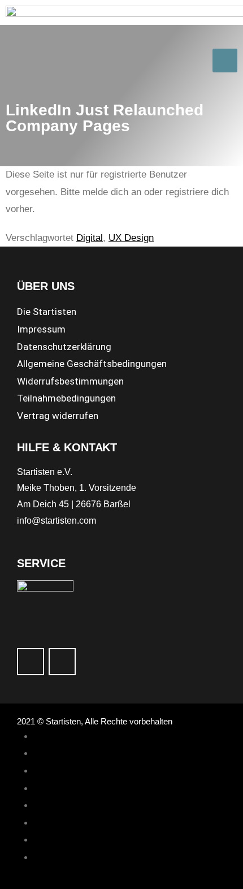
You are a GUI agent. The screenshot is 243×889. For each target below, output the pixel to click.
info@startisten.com (56, 520)
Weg (43, 771)
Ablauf (47, 736)
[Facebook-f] (30, 661)
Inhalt (45, 753)
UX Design (131, 237)
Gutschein (55, 805)
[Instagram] (62, 661)
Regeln (48, 823)
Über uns (53, 788)
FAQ (43, 840)
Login (45, 857)
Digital (89, 237)
